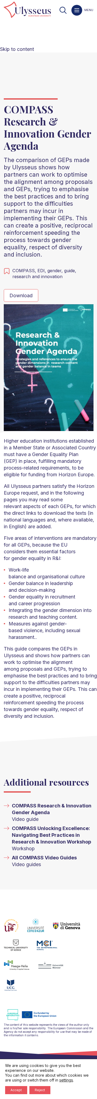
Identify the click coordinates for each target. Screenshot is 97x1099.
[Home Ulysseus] (27, 10)
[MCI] (51, 948)
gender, (55, 270)
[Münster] (55, 968)
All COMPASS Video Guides (44, 857)
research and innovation (37, 276)
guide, (70, 270)
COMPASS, (24, 270)
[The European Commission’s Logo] (35, 1020)
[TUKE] (20, 948)
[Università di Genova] (71, 929)
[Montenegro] (15, 988)
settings (66, 1080)
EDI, (42, 270)
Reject (40, 1090)
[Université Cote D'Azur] (40, 929)
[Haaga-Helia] (21, 968)
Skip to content (17, 49)
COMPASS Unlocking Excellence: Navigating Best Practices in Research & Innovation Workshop (51, 835)
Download (21, 295)
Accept (16, 1090)
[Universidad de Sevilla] (15, 929)
